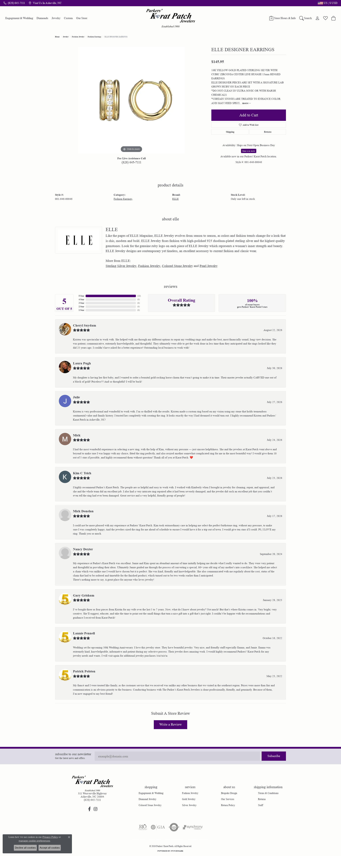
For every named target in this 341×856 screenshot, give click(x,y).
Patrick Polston (84, 671)
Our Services (227, 799)
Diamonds (42, 18)
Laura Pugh (82, 363)
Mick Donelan (83, 511)
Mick (76, 435)
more (245, 103)
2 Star (81, 306)
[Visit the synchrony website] (193, 827)
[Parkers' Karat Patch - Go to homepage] (92, 783)
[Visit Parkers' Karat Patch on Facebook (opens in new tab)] (89, 809)
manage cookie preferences (34, 840)
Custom (68, 18)
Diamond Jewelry (147, 799)
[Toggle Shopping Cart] (333, 18)
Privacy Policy (155, 839)
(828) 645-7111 (131, 162)
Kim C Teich (82, 473)
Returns (268, 131)
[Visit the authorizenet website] (174, 827)
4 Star (81, 299)
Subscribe (273, 756)
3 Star (81, 303)
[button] (327, 3)
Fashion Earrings (94, 37)
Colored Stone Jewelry (177, 266)
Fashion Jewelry (78, 37)
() (139, 296)
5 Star (81, 296)
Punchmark (177, 851)
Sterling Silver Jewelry (121, 266)
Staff (260, 805)
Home (57, 37)
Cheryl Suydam (84, 325)
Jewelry (56, 18)
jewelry (66, 37)
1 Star (81, 310)
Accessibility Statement (197, 839)
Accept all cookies (50, 847)
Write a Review (170, 724)
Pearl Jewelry (209, 266)
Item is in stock (248, 151)
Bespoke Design (229, 793)
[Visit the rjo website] (142, 827)
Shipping (230, 131)
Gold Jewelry (188, 799)
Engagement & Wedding (19, 18)
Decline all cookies (25, 847)
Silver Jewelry (189, 805)
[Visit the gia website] (158, 827)
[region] (131, 100)
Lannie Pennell (84, 633)
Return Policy (228, 805)
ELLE (175, 198)
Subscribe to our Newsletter (73, 754)
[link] (14, 3)
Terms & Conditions (268, 793)
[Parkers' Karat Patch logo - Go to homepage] (170, 18)
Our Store (81, 18)
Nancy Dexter (83, 549)
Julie (76, 397)
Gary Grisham (83, 595)
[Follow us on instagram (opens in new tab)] (95, 809)
